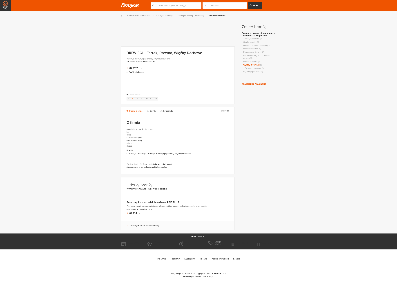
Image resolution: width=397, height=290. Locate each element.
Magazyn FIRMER (240, 243)
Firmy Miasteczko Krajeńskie (139, 16)
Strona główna (136, 111)
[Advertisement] (177, 33)
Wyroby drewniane (217, 16)
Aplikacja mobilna (265, 243)
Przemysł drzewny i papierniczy (191, 16)
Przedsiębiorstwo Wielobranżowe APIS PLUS (153, 202)
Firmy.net (130, 5)
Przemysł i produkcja (164, 16)
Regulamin (175, 259)
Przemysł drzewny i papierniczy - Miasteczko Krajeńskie (258, 34)
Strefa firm (5, 8)
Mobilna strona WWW (130, 243)
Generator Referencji (185, 243)
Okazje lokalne (218, 243)
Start (121, 16)
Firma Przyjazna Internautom (156, 243)
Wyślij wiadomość (136, 72)
